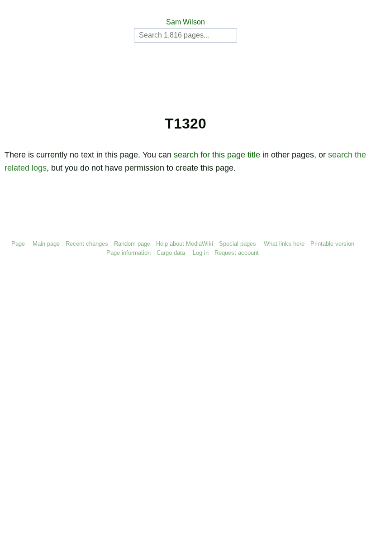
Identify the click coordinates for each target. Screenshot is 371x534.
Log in (201, 252)
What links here (284, 243)
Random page (132, 243)
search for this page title (217, 154)
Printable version (332, 243)
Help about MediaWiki (184, 243)
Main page (46, 243)
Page (18, 243)
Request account (236, 252)
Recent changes (87, 243)
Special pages (237, 243)
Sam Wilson (185, 22)
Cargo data (171, 252)
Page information (128, 252)
